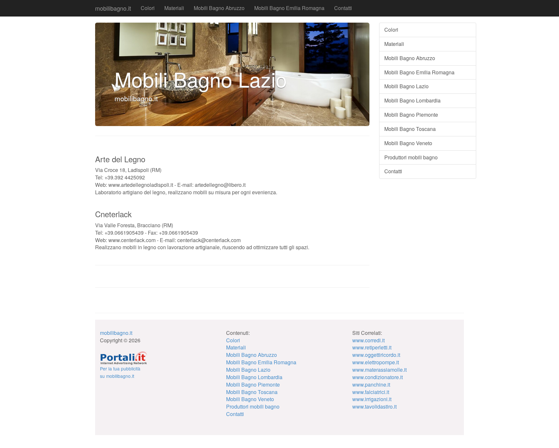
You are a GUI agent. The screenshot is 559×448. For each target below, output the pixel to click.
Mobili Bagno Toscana (410, 129)
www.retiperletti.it (371, 347)
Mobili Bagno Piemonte (411, 114)
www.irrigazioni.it (371, 399)
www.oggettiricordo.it (376, 354)
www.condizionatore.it (377, 377)
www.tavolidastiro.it (374, 406)
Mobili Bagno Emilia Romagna (289, 8)
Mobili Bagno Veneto (408, 143)
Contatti (343, 8)
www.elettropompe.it (375, 362)
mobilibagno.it (113, 8)
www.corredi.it (368, 340)
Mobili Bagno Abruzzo (219, 8)
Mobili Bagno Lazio (406, 86)
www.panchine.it (371, 384)
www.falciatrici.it (370, 392)
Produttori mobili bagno (411, 157)
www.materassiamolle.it (379, 369)
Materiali (174, 8)
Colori (148, 8)
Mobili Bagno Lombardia (412, 100)
